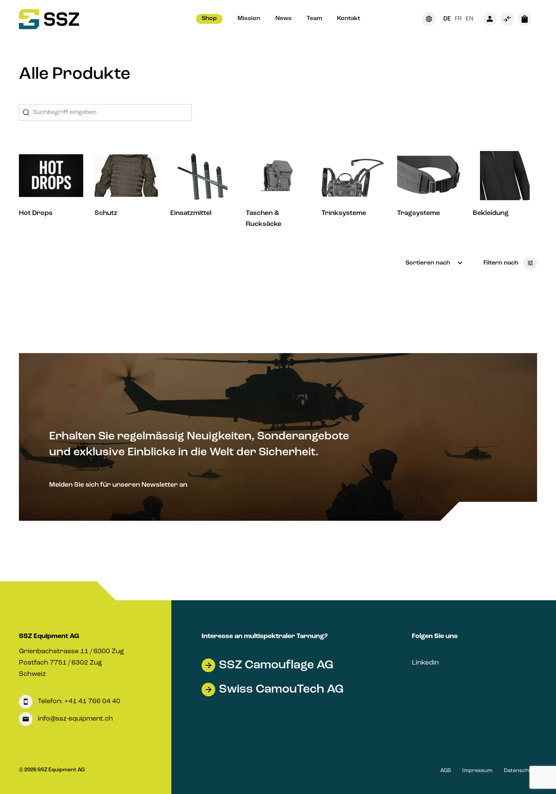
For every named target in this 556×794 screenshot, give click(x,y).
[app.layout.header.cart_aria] (524, 19)
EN (470, 19)
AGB (445, 770)
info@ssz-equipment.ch (74, 718)
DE (447, 19)
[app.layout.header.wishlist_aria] (507, 19)
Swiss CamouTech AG (281, 689)
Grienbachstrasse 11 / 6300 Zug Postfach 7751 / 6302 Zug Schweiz (71, 662)
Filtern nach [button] (501, 263)
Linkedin (425, 662)
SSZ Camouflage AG (276, 665)
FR (458, 19)
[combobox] (105, 112)
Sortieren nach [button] (428, 263)
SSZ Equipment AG (49, 636)
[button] (209, 19)
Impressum (477, 770)
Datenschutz (520, 770)
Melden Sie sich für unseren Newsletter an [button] (118, 484)
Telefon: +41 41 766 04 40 (78, 701)
